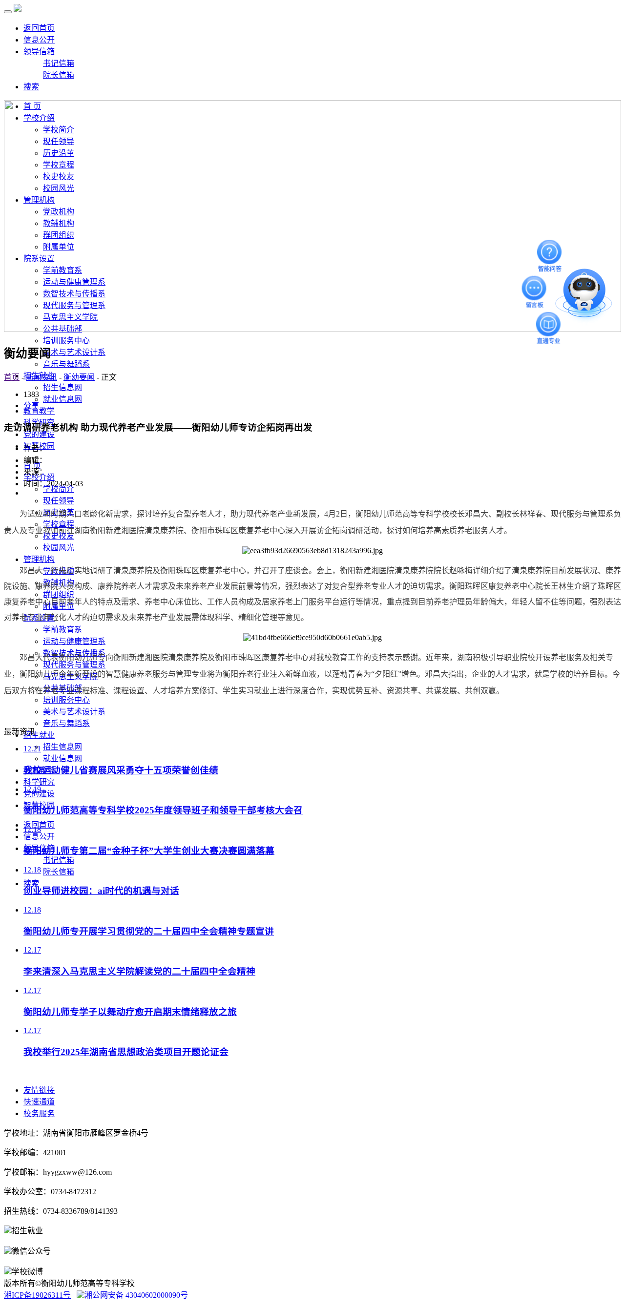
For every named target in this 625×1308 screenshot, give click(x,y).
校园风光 (58, 547)
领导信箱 (39, 51)
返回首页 (39, 28)
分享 (31, 405)
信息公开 (39, 40)
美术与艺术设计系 (74, 352)
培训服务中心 (66, 340)
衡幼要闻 (79, 377)
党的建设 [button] (39, 434)
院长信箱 (58, 75)
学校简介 (58, 489)
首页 (12, 377)
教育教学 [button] (39, 411)
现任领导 (58, 501)
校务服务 (39, 1113)
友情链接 (39, 1090)
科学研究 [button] (39, 782)
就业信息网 (62, 399)
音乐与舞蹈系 (66, 364)
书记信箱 (58, 63)
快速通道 (39, 1102)
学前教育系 (62, 629)
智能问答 (549, 252)
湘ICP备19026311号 (37, 1295)
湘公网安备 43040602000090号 (136, 1295)
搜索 (31, 87)
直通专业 (549, 324)
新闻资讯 (41, 377)
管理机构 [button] (39, 559)
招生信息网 (62, 387)
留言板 (534, 288)
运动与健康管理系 (74, 641)
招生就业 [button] (39, 735)
